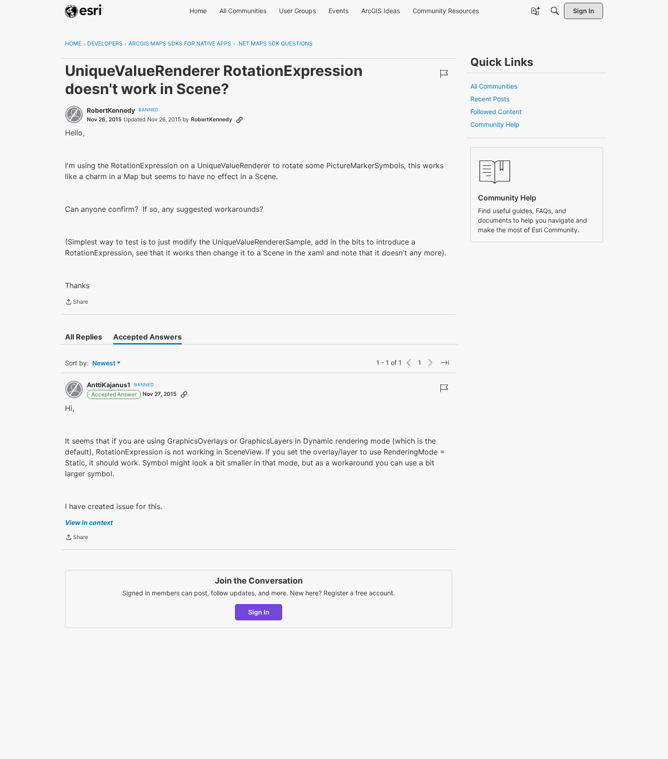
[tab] (84, 337)
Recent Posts (489, 99)
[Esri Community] (84, 11)
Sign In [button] (258, 612)
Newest (103, 363)
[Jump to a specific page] (445, 362)
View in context (89, 522)
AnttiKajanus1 (108, 385)
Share (76, 302)
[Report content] (444, 73)
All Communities (493, 86)
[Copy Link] (239, 119)
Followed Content (496, 111)
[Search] (555, 11)
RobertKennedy (111, 110)
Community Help (494, 124)
